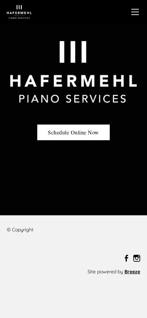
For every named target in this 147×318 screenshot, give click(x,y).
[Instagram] (136, 258)
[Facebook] (126, 258)
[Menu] (135, 11)
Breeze (132, 272)
